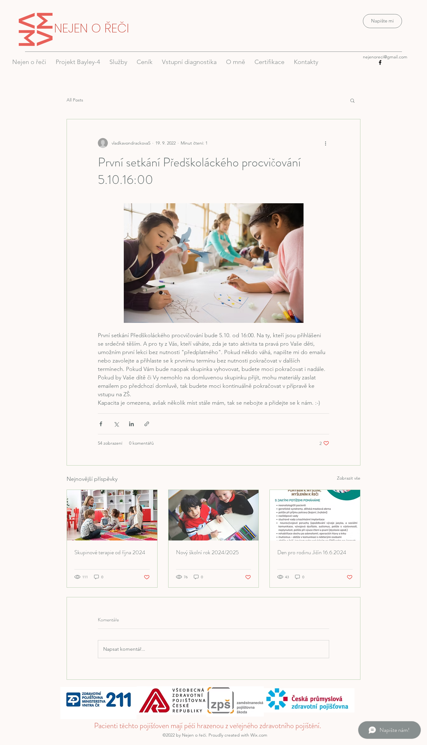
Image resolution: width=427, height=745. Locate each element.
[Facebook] (380, 62)
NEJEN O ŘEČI (91, 28)
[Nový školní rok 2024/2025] (213, 515)
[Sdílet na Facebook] (101, 424)
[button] (352, 100)
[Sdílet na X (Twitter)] (116, 424)
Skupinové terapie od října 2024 (109, 552)
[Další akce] (325, 143)
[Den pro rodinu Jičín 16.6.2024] (315, 515)
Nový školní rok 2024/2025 (207, 552)
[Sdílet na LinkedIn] (131, 424)
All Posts (75, 100)
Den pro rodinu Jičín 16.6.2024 (311, 552)
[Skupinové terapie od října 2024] (112, 515)
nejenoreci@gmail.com (385, 57)
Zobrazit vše (348, 478)
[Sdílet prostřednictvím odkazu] (147, 424)
